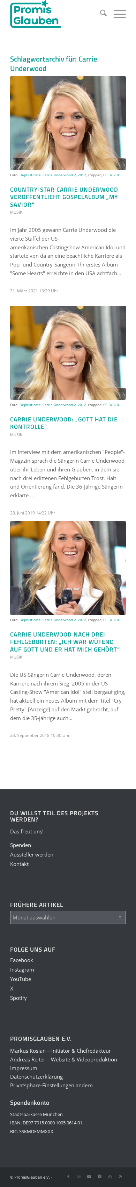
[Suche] (100, 14)
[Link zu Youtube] (89, 1176)
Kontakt (19, 863)
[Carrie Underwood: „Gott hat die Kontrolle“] (68, 352)
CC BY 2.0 (111, 174)
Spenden (20, 844)
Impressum (23, 1068)
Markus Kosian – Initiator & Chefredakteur (60, 1050)
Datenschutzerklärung (36, 1076)
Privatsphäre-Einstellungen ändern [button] (51, 1085)
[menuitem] (100, 14)
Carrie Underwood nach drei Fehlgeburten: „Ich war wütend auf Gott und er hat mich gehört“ (65, 642)
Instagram (22, 969)
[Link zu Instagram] (79, 1176)
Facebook (21, 960)
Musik (16, 212)
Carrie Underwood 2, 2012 (64, 174)
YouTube (20, 978)
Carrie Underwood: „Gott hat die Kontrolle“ (64, 423)
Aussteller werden (31, 854)
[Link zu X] (100, 1176)
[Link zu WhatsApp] (110, 1176)
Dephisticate (30, 174)
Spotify (18, 997)
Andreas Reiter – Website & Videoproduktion (63, 1059)
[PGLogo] (56, 14)
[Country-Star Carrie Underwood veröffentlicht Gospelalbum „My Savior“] (68, 123)
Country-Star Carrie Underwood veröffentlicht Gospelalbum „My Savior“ (64, 197)
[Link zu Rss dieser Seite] (120, 1176)
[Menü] (116, 14)
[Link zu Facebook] (68, 1176)
